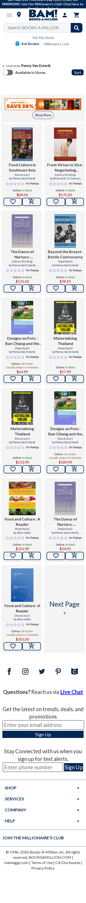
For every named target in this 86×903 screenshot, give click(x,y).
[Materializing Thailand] (65, 318)
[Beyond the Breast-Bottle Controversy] (65, 231)
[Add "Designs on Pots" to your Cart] (31, 379)
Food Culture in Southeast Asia (22, 167)
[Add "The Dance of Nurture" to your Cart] (31, 288)
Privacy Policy (43, 868)
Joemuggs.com (16, 862)
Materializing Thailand (65, 341)
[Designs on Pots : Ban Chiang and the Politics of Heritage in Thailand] (22, 318)
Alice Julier (24, 532)
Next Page (64, 608)
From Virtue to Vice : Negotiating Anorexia (65, 167)
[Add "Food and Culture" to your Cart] (31, 556)
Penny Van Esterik (23, 178)
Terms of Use (42, 862)
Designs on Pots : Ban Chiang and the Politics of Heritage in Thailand (22, 341)
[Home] (43, 15)
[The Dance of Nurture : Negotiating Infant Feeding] (22, 231)
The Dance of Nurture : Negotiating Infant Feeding (22, 254)
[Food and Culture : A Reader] (22, 498)
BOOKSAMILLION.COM (50, 857)
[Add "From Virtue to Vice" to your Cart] (74, 202)
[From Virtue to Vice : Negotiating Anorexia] (65, 144)
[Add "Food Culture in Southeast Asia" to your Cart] (31, 202)
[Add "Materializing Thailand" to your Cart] (74, 379)
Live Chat (71, 692)
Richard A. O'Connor (67, 178)
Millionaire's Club (56, 44)
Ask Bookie (30, 44)
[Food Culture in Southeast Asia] (22, 144)
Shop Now (43, 115)
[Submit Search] (76, 28)
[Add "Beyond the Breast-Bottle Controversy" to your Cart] (74, 288)
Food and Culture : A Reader (22, 521)
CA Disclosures (68, 862)
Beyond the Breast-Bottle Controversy (65, 254)
